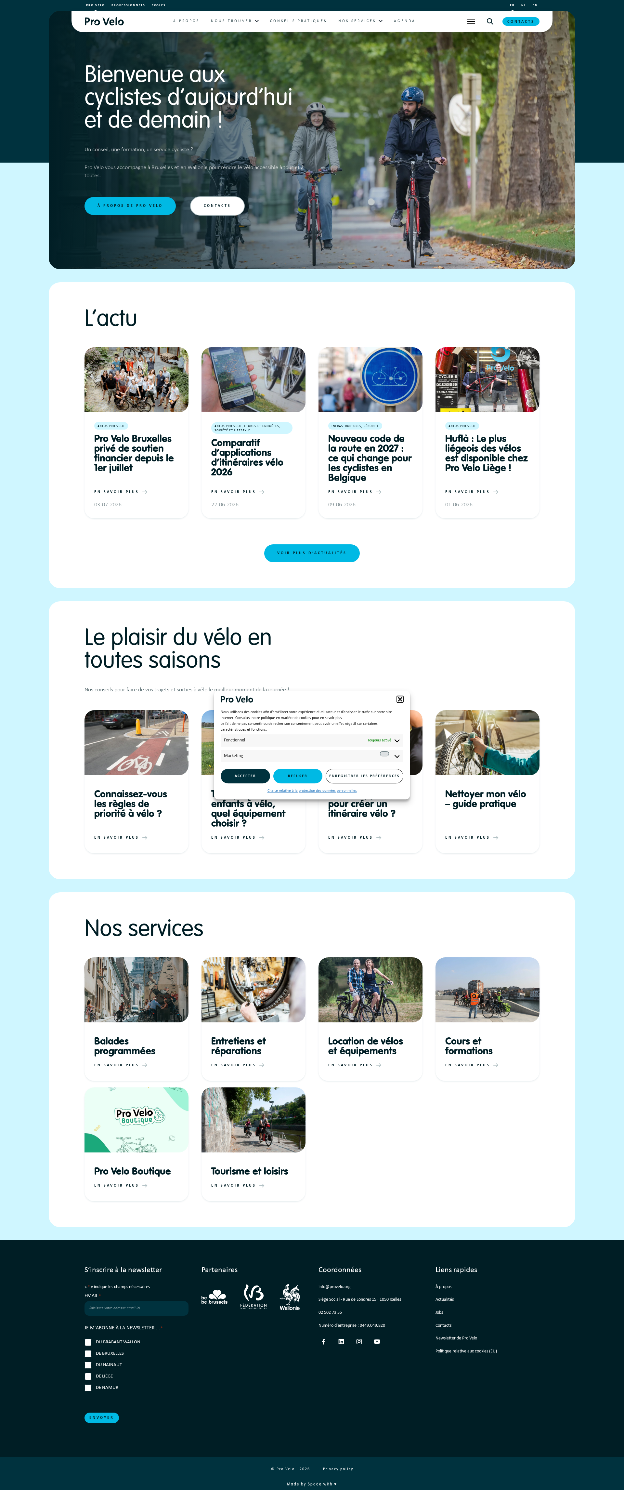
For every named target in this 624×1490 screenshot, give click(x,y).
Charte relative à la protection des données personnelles (312, 791)
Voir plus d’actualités (312, 553)
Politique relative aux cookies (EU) (466, 1351)
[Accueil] (104, 21)
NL (523, 5)
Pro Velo (95, 5)
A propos (186, 21)
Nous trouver (231, 21)
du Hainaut (109, 1365)
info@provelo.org (334, 1286)
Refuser (297, 776)
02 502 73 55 (330, 1312)
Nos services (357, 21)
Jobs (439, 1312)
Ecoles (159, 5)
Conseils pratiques (298, 21)
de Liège (104, 1376)
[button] (400, 699)
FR (512, 5)
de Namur (107, 1387)
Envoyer (101, 1418)
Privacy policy (338, 1469)
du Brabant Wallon (118, 1342)
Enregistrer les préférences (364, 776)
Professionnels (128, 5)
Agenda (405, 21)
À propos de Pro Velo (130, 206)
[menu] (471, 21)
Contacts (521, 22)
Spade (315, 1484)
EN (535, 5)
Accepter (245, 776)
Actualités (445, 1299)
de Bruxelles (110, 1353)
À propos (443, 1286)
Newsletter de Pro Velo (456, 1338)
